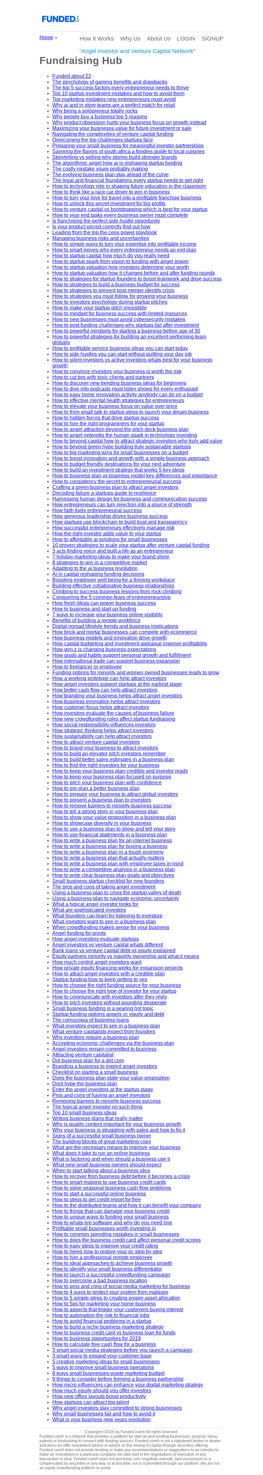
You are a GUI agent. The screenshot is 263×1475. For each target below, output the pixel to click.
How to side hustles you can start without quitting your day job (122, 354)
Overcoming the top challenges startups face (102, 140)
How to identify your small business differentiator (107, 1269)
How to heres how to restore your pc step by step (107, 1251)
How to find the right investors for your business (105, 765)
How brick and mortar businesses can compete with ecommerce (124, 632)
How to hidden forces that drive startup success (105, 417)
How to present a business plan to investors (101, 800)
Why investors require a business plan (95, 1037)
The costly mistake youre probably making (100, 168)
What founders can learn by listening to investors (107, 915)
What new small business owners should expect (106, 1164)
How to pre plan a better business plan (96, 788)
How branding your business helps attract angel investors (117, 695)
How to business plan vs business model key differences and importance (134, 475)
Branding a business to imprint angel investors (104, 1066)
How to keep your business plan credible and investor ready (120, 771)
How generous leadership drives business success (110, 516)
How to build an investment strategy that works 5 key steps (118, 470)
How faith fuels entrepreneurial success (97, 510)
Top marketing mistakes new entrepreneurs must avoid (114, 99)
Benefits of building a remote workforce (96, 620)
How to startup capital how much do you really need (110, 255)
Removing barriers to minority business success (106, 1101)
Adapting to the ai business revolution (95, 568)
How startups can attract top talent (90, 1402)
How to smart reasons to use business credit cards (109, 1182)
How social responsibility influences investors (104, 724)
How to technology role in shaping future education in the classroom (129, 186)
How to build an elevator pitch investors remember (109, 753)
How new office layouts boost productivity (99, 1396)
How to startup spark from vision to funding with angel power (120, 261)
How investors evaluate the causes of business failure (113, 713)
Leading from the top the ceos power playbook (104, 232)
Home (46, 37)
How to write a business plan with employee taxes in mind (117, 863)
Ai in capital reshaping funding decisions (98, 574)
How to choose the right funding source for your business (116, 985)
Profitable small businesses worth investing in (104, 1228)
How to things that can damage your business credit (110, 1211)
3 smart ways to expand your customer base (102, 1356)
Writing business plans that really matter (97, 1118)
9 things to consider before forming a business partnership (117, 1379)
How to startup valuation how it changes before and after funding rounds (133, 273)
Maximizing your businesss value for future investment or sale (121, 128)
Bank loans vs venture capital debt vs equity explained (113, 950)
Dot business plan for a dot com (88, 1060)
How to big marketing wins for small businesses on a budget (120, 452)
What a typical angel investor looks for (95, 904)
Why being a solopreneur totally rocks (95, 111)
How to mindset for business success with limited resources (119, 313)
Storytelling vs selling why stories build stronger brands (114, 157)
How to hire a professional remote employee (102, 1257)
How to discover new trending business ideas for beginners (119, 383)
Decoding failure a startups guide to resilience (104, 493)
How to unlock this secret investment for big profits (108, 203)
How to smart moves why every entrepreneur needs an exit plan (124, 250)
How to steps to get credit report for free (96, 1199)
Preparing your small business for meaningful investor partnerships (128, 145)
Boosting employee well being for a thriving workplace (113, 580)
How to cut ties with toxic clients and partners (103, 377)
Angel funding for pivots (79, 933)
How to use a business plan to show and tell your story (113, 829)
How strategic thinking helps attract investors (102, 730)
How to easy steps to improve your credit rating (105, 1246)
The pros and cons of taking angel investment (103, 887)
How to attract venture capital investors (96, 742)
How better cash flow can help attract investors (104, 690)
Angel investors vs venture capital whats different (107, 944)
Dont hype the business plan (84, 1083)
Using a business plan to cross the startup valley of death (116, 892)
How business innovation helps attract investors (106, 701)
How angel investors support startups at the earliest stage (117, 684)
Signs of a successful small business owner (101, 1136)
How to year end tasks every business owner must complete (120, 215)
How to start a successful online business (99, 1193)
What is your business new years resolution (101, 1419)
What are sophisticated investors (89, 910)
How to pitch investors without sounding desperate (109, 1002)
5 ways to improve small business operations (103, 1367)
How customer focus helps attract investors (100, 707)
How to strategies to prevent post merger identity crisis (113, 290)
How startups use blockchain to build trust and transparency (119, 522)
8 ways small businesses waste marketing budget (108, 1373)
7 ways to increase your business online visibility (107, 614)
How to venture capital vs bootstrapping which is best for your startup (130, 209)
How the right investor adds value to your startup (106, 533)
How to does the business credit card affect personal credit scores (126, 1240)
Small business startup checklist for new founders (108, 881)
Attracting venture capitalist (83, 1054)
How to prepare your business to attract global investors (115, 794)
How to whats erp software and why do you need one (112, 1222)
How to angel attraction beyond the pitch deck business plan (120, 429)
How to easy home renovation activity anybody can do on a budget (127, 394)
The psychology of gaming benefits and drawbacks (109, 82)
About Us (159, 38)
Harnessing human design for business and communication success (129, 499)
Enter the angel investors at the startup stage (102, 1089)
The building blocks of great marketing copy (101, 1141)
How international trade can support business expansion (116, 661)
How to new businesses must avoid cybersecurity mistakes (118, 319)
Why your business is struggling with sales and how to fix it (118, 1130)
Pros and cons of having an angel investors (101, 1095)
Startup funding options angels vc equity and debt (108, 1014)
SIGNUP (212, 38)
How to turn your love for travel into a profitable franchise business (126, 197)
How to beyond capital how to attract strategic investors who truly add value (137, 441)
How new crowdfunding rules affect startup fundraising (113, 719)
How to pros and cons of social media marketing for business (121, 1286)
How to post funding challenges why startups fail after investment (125, 325)
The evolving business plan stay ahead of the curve (110, 174)
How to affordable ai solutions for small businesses (109, 539)
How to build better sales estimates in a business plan (113, 759)
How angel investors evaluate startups (95, 939)
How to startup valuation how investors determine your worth (120, 267)
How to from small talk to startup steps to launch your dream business (130, 412)
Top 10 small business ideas (84, 1112)
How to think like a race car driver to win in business (111, 192)
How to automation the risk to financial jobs (100, 1315)
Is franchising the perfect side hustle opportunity (106, 221)
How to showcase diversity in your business (101, 823)
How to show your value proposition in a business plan (114, 817)
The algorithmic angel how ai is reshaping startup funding (117, 163)
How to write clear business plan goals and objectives (113, 875)
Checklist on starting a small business (95, 1072)
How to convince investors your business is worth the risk (117, 371)
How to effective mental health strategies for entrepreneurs (118, 400)
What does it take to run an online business (101, 1153)
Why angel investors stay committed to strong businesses (117, 1408)
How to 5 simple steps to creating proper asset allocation (116, 1298)
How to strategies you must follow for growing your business (120, 296)
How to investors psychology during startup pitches (109, 302)
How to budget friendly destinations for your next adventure (118, 464)
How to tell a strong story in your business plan (105, 811)
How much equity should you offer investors (101, 1390)
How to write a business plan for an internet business (112, 840)
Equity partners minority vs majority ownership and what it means (125, 956)
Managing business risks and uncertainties (100, 238)
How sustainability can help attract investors (102, 736)
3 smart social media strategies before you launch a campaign (122, 1350)
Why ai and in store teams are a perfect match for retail (113, 105)
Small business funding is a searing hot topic (103, 1008)
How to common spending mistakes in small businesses (115, 1234)
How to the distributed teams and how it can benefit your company (126, 1205)
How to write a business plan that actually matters (108, 858)
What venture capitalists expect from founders (103, 1031)
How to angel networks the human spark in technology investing (124, 435)
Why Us (130, 38)
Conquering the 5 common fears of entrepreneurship (111, 597)
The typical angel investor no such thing (97, 1107)
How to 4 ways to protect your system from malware (110, 1292)
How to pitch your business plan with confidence (107, 782)
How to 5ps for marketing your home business (104, 1303)
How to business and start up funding (94, 609)
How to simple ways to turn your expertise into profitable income (124, 244)
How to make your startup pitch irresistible (99, 307)
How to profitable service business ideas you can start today (120, 348)
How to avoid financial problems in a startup (101, 1321)
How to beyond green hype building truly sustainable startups (121, 446)
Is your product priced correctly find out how (101, 226)
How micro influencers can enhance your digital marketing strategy (127, 1384)
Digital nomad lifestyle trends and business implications (115, 626)
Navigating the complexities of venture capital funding (113, 134)
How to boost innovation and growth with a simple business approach (130, 458)
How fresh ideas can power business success (104, 603)
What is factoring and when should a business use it (111, 1159)
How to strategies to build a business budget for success (116, 284)
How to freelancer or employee (87, 666)
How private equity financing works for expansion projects (117, 968)
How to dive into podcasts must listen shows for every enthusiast (125, 389)
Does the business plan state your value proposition (111, 1078)
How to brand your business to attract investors (105, 748)
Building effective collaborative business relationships (113, 585)
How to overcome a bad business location (99, 1280)
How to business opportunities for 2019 (96, 1338)
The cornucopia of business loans (90, 1020)
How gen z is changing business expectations (104, 649)
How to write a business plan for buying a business (109, 846)
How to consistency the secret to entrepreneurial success (116, 481)
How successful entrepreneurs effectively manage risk (113, 527)
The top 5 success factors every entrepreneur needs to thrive (120, 87)
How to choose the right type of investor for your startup (114, 991)
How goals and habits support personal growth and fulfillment (121, 655)
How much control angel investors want (96, 962)
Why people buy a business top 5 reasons (99, 116)
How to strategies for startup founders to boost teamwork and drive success (137, 278)
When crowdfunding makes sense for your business (110, 927)
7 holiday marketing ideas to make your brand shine (110, 556)
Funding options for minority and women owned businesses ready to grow (135, 672)
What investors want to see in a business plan (104, 921)
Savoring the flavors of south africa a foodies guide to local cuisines (128, 151)
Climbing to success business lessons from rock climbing (117, 591)
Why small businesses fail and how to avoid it (103, 1413)
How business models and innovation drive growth (109, 638)
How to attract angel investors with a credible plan (108, 973)
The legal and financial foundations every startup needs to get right (127, 180)
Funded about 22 (71, 76)
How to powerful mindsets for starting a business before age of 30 (126, 331)
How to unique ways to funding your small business (110, 1217)
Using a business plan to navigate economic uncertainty (115, 898)
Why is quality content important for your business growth (116, 1124)
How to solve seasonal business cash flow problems (111, 1188)
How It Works (97, 38)
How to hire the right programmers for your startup (108, 423)
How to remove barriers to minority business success (112, 805)
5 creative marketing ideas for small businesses (106, 1361)
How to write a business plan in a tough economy (108, 852)
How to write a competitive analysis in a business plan (113, 869)
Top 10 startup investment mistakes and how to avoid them (118, 93)
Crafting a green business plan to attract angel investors (115, 487)
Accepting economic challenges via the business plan (113, 1043)
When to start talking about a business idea (101, 1170)
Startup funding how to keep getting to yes (99, 979)
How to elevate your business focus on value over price (114, 406)
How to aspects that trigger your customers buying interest (117, 1309)
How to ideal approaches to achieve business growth (112, 1263)
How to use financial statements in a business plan (109, 834)
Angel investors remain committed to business (104, 1049)
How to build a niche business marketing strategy (108, 1327)
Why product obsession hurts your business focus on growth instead (129, 122)
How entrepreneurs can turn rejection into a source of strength (122, 504)
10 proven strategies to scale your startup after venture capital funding (130, 545)
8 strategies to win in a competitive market (99, 562)
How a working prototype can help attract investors (109, 678)
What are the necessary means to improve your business (116, 1147)
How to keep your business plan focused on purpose (111, 776)
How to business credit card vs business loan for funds (113, 1332)
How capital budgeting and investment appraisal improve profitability (129, 643)
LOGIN (186, 38)
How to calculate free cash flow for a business (104, 1344)
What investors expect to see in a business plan (106, 1025)
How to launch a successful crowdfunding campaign (111, 1274)
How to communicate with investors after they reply (109, 997)
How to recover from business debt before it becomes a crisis (121, 1176)
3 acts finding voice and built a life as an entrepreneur (112, 551)
